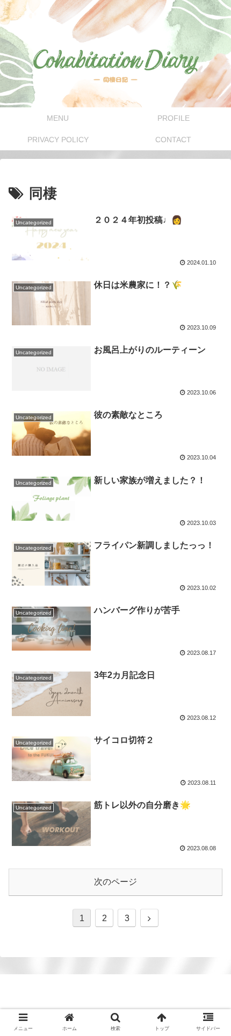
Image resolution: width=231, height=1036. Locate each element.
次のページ (115, 881)
